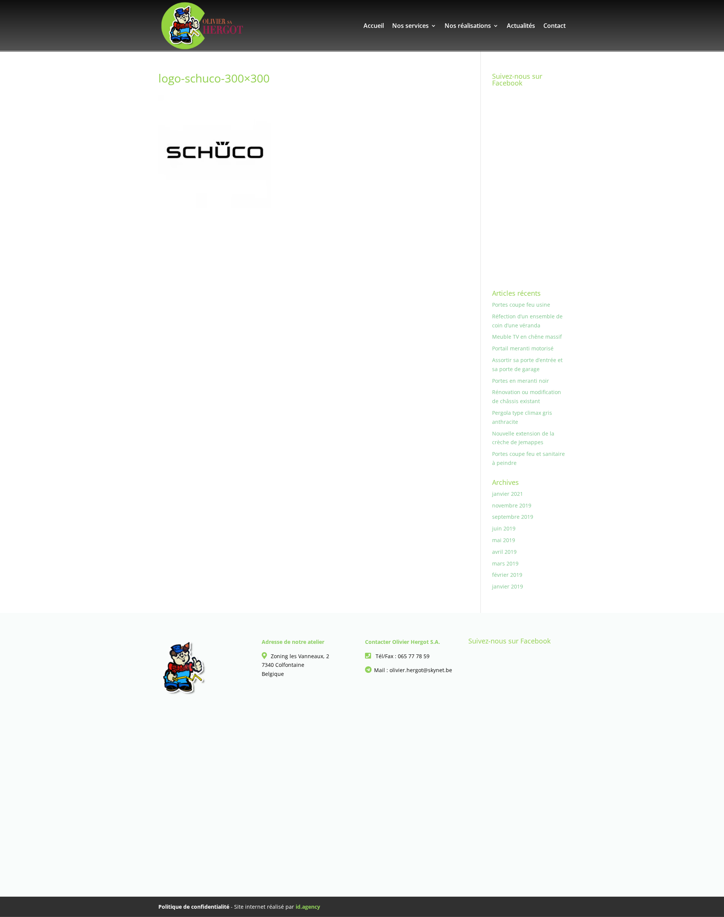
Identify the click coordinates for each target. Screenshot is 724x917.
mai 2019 (503, 540)
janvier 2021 (507, 493)
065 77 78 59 (413, 656)
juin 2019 (503, 528)
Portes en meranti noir (520, 380)
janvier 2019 (507, 586)
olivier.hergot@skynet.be (421, 670)
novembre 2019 (511, 505)
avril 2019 (504, 551)
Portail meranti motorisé (523, 348)
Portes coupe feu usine (521, 304)
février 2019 (507, 574)
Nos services (410, 26)
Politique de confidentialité (193, 906)
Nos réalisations (468, 26)
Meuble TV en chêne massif (527, 336)
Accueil (374, 26)
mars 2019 (505, 563)
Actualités (521, 26)
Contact (554, 26)
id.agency (308, 906)
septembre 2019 (512, 516)
